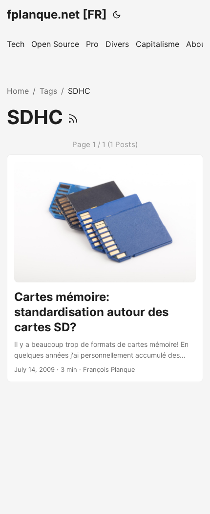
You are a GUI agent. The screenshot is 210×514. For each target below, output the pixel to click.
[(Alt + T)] (117, 14)
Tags (48, 91)
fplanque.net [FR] (57, 14)
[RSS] (73, 117)
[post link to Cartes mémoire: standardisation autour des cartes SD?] (105, 268)
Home (18, 91)
